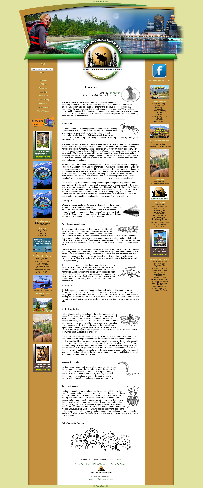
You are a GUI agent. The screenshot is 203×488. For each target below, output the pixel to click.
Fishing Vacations (43, 265)
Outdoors (43, 103)
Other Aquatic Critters (159, 116)
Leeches (159, 276)
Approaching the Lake (159, 261)
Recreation (43, 96)
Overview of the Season (159, 281)
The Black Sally (159, 217)
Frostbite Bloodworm (159, 208)
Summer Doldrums (159, 286)
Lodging (43, 92)
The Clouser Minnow (159, 219)
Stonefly (159, 118)
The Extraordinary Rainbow (159, 183)
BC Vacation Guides (42, 258)
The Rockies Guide (42, 273)
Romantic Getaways (42, 268)
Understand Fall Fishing (159, 290)
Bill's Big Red (159, 205)
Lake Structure (159, 274)
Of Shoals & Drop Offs (159, 279)
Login (42, 295)
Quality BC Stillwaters (159, 283)
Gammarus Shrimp (159, 111)
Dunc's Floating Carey (159, 206)
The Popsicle (159, 226)
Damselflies (159, 107)
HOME (42, 64)
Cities (43, 84)
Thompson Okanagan (42, 261)
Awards (42, 232)
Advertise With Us (42, 230)
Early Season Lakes (159, 269)
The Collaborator (160, 221)
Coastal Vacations (42, 260)
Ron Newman (114, 93)
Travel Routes (43, 111)
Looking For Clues (159, 277)
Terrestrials (159, 120)
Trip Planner (43, 107)
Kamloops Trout (159, 182)
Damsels (159, 267)
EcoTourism (43, 263)
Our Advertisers (42, 221)
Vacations (43, 88)
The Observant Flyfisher (159, 288)
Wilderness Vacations (42, 269)
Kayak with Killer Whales (42, 253)
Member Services (43, 293)
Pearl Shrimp (159, 214)
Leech (159, 112)
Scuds (159, 285)
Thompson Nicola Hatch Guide (159, 146)
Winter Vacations (42, 271)
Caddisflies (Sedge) (159, 104)
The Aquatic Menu (159, 144)
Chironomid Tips (159, 265)
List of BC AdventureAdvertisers (42, 224)
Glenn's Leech (159, 210)
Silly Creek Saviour (159, 215)
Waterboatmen (159, 121)
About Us (42, 234)
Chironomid (159, 105)
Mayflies (159, 114)
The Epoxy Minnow (159, 224)
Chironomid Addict (159, 263)
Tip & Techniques (101, 464)
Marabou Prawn (159, 212)
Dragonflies (159, 109)
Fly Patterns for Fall (159, 270)
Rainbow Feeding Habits (159, 143)
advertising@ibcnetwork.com (101, 479)
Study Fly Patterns (119, 464)
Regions (43, 80)
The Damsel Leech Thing (159, 223)
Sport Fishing (43, 99)
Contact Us (42, 235)
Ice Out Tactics (159, 272)
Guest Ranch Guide (42, 266)
